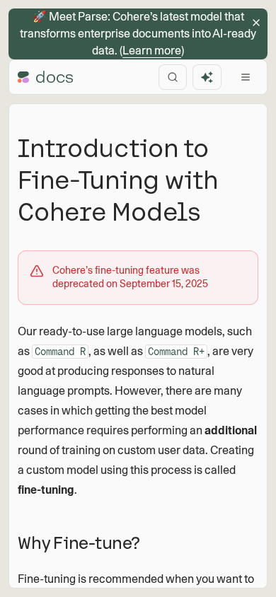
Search (173, 77)
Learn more (151, 50)
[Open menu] (245, 77)
